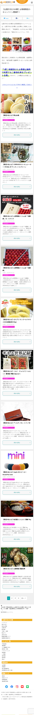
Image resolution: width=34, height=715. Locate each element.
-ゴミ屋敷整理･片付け (6, 647)
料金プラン (4, 632)
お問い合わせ (4, 634)
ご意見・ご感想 (5, 631)
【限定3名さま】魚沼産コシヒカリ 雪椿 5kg (17, 519)
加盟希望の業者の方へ (6, 638)
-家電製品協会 (4, 679)
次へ (22, 598)
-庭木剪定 (3, 657)
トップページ (4, 622)
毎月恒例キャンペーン (8, 120)
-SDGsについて (5, 677)
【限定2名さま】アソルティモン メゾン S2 (16, 423)
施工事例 (3, 629)
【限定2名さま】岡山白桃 (11, 115)
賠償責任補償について (6, 636)
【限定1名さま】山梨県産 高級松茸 (14, 568)
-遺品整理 (3, 645)
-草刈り (3, 659)
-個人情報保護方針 (5, 668)
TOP (16, 607)
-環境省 (3, 676)
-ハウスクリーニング (6, 650)
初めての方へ (4, 624)
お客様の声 (4, 627)
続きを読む (17, 135)
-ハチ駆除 (3, 654)
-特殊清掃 (3, 652)
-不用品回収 (4, 643)
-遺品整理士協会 (5, 681)
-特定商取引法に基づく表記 (7, 670)
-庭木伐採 (3, 655)
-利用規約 (3, 666)
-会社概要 (3, 665)
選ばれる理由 (4, 626)
